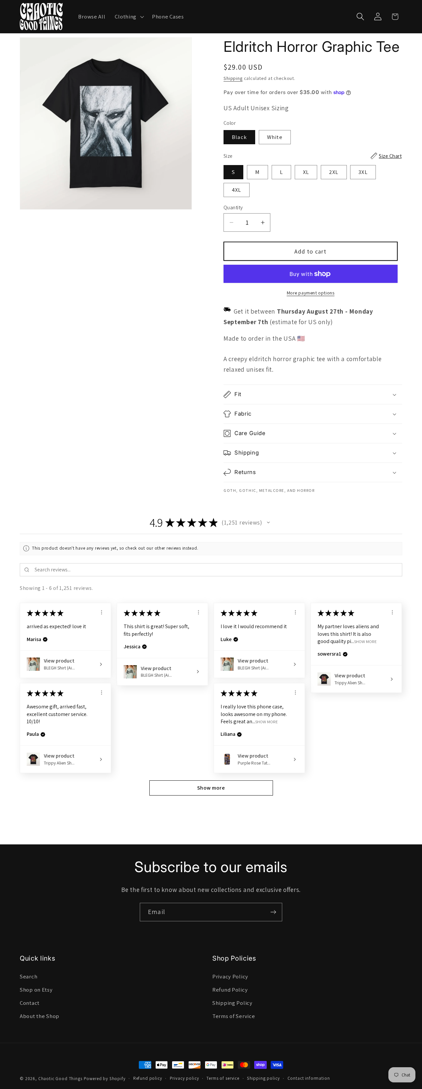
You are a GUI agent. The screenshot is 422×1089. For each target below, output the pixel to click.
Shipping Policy (232, 1002)
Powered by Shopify (105, 1078)
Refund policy (147, 1078)
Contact (30, 1002)
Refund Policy (230, 989)
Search (28, 976)
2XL (334, 172)
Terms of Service (233, 1016)
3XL (363, 172)
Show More (365, 641)
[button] (128, 16)
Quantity (233, 207)
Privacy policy (184, 1078)
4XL (236, 189)
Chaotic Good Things (60, 1078)
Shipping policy (263, 1078)
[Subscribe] (273, 912)
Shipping (233, 78)
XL (306, 172)
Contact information (308, 1078)
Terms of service (222, 1078)
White (275, 137)
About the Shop (39, 1016)
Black (239, 137)
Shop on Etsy (36, 989)
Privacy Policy (230, 976)
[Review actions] (101, 612)
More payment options (311, 292)
